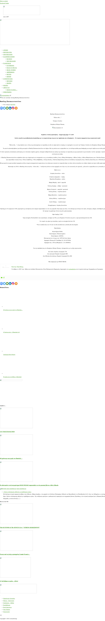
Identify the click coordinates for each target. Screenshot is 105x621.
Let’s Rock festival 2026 (7, 431)
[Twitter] (4, 108)
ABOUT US (6, 87)
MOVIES (9, 74)
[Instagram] (12, 108)
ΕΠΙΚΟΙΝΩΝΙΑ (7, 92)
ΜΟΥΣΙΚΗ (9, 81)
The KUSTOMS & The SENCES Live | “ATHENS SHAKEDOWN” (20, 527)
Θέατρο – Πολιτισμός (8, 600)
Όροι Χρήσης (6, 609)
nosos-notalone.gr (21, 488)
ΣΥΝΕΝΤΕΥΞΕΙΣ (8, 78)
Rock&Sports (6, 605)
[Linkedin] (10, 108)
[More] (16, 108)
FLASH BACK (7, 63)
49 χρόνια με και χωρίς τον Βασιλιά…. (11, 458)
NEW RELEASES (7, 54)
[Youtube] (1, 278)
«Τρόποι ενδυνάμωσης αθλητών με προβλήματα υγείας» (17, 492)
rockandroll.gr (72, 269)
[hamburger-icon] (0, 595)
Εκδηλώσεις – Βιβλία (8, 603)
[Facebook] (1, 108)
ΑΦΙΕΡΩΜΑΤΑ (10, 72)
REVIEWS (9, 59)
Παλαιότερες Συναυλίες (9, 598)
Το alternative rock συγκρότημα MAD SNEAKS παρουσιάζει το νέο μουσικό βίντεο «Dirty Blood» (29, 485)
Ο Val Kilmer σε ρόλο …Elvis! (9, 581)
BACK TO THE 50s (12, 67)
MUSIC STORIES (11, 70)
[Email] (7, 108)
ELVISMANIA (10, 65)
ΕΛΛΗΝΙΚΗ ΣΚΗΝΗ (9, 56)
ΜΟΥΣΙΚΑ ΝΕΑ (7, 52)
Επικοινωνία (6, 611)
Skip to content (4, 1)
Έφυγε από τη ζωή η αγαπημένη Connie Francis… (15, 554)
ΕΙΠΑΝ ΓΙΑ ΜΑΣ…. (12, 90)
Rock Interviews (7, 607)
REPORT (9, 76)
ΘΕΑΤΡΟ (9, 83)
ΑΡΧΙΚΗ (5, 50)
